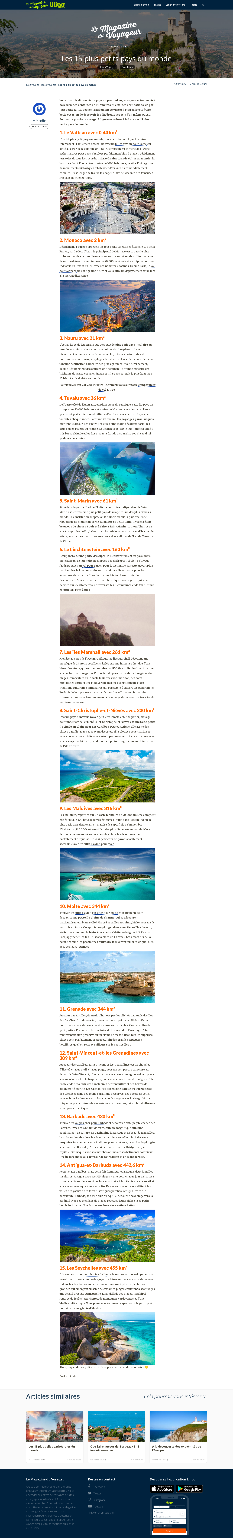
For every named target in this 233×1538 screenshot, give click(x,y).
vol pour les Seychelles (93, 1274)
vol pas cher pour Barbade (91, 1123)
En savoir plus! (39, 126)
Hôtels (193, 4)
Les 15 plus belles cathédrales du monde (52, 1448)
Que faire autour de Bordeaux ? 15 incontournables (114, 1448)
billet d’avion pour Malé (99, 844)
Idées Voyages (107, 67)
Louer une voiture (175, 4)
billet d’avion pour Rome (131, 143)
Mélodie (114, 46)
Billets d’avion (141, 4)
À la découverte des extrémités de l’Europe (176, 1448)
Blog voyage (32, 84)
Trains (157, 4)
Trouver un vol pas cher (101, 1512)
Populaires (127, 67)
